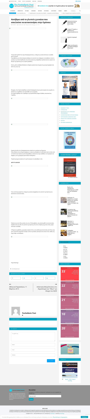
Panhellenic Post (20, 24)
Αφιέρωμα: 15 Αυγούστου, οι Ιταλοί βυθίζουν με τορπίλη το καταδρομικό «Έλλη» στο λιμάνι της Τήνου (72, 201)
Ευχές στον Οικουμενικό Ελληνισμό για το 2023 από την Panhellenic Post (72, 189)
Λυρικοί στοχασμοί (72, 37)
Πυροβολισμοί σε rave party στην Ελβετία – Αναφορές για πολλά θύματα (36, 13)
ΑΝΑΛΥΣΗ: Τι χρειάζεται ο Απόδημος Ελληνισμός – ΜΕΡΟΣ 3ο (72, 223)
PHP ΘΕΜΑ (14, 24)
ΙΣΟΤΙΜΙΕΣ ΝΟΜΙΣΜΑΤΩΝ (66, 122)
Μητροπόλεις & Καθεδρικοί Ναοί (68, 116)
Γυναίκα (13, 268)
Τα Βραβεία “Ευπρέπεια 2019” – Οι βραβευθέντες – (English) (72, 232)
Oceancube (52, 413)
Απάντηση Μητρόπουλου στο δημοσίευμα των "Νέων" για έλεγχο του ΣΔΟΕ (47, 289)
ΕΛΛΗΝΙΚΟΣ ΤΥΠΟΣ (65, 108)
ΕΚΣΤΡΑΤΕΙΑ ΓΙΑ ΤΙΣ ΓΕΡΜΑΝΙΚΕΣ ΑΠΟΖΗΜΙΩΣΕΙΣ (68, 112)
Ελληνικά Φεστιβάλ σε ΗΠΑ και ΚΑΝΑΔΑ (69, 115)
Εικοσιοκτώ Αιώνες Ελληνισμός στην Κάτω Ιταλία (72, 23)
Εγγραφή (31, 399)
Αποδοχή (84, 417)
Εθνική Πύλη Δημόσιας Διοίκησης (68, 118)
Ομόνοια (17, 268)
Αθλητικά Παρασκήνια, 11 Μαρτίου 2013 (18, 288)
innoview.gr (62, 413)
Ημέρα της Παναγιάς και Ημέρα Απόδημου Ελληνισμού (72, 47)
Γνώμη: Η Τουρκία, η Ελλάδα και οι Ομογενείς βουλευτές (72, 31)
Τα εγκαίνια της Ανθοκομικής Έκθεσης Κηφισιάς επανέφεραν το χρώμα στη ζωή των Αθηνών (72, 213)
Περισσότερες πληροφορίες (60, 417)
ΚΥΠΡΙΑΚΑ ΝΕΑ (64, 109)
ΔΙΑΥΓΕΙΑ (63, 120)
